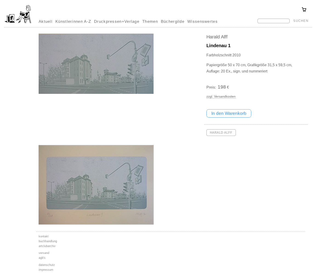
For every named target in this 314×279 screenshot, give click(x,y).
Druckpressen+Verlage (116, 21)
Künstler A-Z (73, 21)
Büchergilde (172, 21)
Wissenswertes (202, 21)
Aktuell (45, 21)
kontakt (44, 236)
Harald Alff (217, 36)
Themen (150, 21)
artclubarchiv (47, 246)
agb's (42, 257)
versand (44, 253)
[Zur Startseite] (18, 23)
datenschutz (47, 265)
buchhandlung (48, 241)
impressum (46, 269)
